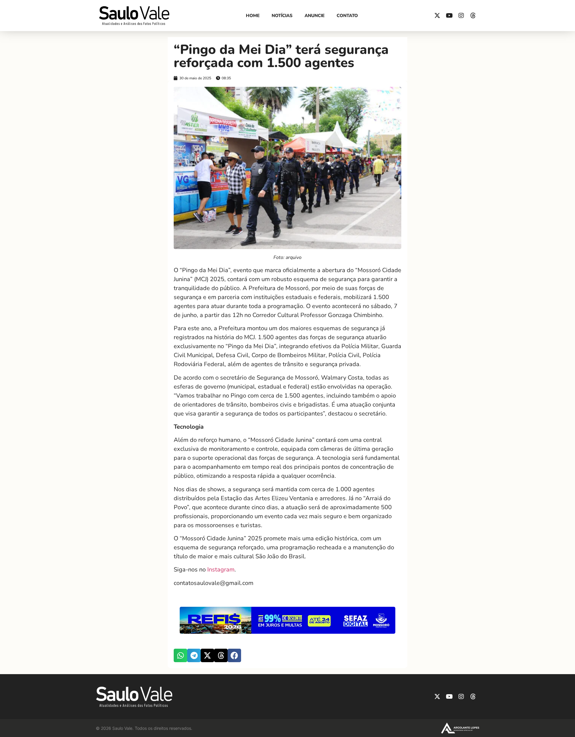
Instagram (220, 569)
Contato (347, 16)
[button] (180, 655)
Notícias (282, 16)
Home (253, 16)
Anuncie (315, 16)
